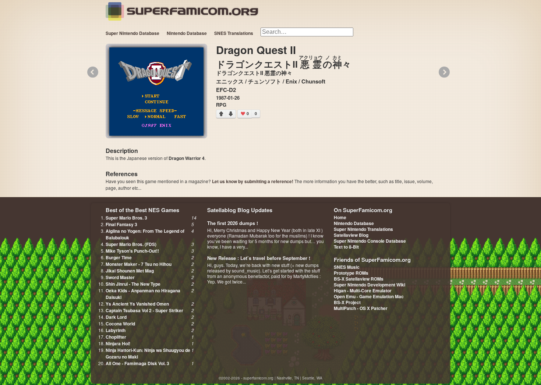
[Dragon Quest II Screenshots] (156, 91)
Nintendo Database (187, 33)
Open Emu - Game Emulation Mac (369, 296)
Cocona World (120, 323)
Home (340, 217)
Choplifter (116, 337)
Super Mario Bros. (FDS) (131, 244)
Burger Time (119, 257)
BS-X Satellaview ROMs (358, 279)
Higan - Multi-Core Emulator (363, 290)
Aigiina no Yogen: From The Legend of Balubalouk (145, 234)
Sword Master (120, 277)
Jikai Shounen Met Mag (130, 270)
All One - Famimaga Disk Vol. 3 (137, 363)
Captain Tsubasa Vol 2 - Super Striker (144, 310)
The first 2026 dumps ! (232, 223)
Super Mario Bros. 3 (126, 217)
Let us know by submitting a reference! (252, 181)
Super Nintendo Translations (363, 229)
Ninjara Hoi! (118, 343)
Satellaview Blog (351, 235)
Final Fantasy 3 (121, 224)
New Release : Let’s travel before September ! (258, 257)
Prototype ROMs (351, 273)
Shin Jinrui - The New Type (133, 284)
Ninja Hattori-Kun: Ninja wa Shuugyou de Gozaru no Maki (148, 353)
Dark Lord (116, 317)
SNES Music (347, 267)
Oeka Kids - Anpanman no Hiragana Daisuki (143, 293)
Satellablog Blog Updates (239, 210)
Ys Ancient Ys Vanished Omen (137, 303)
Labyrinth (115, 330)
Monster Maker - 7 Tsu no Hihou (139, 264)
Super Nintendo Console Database (370, 241)
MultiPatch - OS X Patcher (361, 308)
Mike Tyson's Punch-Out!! (132, 250)
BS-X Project (347, 302)
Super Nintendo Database (132, 33)
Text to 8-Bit (346, 247)
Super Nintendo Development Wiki (369, 285)
